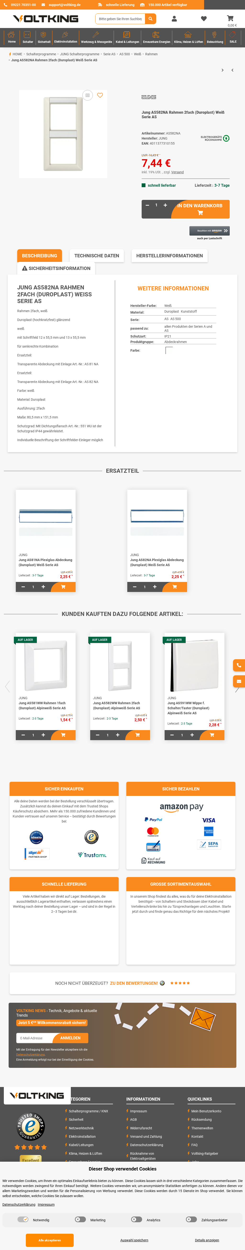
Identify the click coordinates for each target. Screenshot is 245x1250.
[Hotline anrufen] (239, 665)
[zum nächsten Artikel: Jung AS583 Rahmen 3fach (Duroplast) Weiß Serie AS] (223, 70)
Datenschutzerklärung (30, 1054)
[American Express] (208, 831)
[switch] (22, 1219)
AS (166, 319)
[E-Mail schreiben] (239, 681)
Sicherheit (76, 1119)
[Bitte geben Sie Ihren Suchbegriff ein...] (150, 19)
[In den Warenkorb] (7, 82)
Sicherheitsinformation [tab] (59, 268)
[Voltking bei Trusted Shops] (92, 837)
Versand (177, 172)
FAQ (194, 1145)
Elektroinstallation (82, 1136)
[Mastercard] (153, 831)
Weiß (168, 306)
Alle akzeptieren (50, 1240)
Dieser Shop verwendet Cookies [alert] (122, 1169)
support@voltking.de (65, 5)
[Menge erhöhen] (165, 205)
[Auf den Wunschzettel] (100, 95)
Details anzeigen (207, 1240)
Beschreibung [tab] (39, 256)
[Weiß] (169, 350)
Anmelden (70, 1038)
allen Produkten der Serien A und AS (188, 328)
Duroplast (171, 311)
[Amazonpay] (181, 807)
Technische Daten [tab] (96, 256)
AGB (133, 1119)
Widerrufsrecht (141, 1128)
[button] (174, 19)
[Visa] (209, 819)
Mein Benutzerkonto (206, 1111)
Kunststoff (189, 311)
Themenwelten (202, 1128)
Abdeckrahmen (175, 342)
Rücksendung (201, 1119)
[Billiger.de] (36, 854)
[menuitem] (12, 37)
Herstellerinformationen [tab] (169, 256)
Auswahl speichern (134, 1240)
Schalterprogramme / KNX (88, 1111)
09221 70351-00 (23, 5)
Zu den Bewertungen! (134, 983)
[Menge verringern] (147, 205)
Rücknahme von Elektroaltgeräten (143, 1156)
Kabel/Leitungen (81, 1145)
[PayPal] (153, 819)
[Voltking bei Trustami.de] (92, 854)
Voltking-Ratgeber (204, 1153)
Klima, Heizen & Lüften (85, 1153)
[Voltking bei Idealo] (36, 837)
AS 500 (175, 319)
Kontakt (197, 1136)
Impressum (138, 1111)
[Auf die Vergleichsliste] (87, 95)
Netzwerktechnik (81, 1128)
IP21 (167, 336)
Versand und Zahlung (146, 1136)
